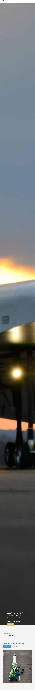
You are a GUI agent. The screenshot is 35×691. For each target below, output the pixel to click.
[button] (32, 1)
